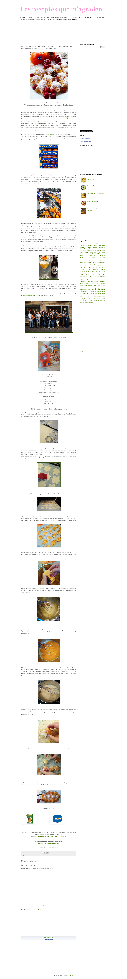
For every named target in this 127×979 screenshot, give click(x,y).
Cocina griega (89, 250)
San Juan (82, 295)
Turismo (103, 298)
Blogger (72, 975)
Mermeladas (88, 265)
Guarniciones (83, 260)
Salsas (96, 293)
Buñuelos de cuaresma (92, 201)
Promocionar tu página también (85, 141)
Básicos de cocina (86, 245)
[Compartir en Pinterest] (48, 853)
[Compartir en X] (46, 853)
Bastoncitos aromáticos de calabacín (95, 193)
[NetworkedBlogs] (48, 937)
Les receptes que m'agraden (61, 9)
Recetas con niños (101, 285)
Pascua (84, 273)
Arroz (103, 243)
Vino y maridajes (89, 302)
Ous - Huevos (92, 271)
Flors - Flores (85, 257)
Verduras (83, 300)
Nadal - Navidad (84, 267)
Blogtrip (95, 245)
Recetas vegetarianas (98, 291)
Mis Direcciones (101, 265)
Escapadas (98, 255)
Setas (81, 296)
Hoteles (85, 262)
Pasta (97, 273)
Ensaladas (92, 255)
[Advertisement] (58, 31)
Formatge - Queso (94, 257)
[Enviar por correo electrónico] (43, 853)
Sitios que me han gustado (88, 296)
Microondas (94, 265)
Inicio (50, 903)
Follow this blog (49, 939)
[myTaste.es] (83, 352)
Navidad (52, 855)
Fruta (49, 855)
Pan (97, 271)
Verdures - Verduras (93, 300)
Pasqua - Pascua (91, 273)
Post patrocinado (95, 281)
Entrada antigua (72, 903)
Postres (56, 855)
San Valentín (88, 295)
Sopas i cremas (97, 296)
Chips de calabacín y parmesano (94, 185)
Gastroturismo (101, 259)
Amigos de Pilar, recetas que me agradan (48, 843)
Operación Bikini (98, 269)
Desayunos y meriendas (38, 855)
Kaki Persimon (32, 121)
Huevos (89, 262)
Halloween (102, 260)
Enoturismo (86, 255)
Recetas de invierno (84, 287)
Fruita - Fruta (101, 257)
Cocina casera (97, 249)
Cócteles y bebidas (96, 250)
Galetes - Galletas (88, 259)
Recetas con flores (91, 285)
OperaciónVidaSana (84, 271)
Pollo (88, 281)
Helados (81, 262)
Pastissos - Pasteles (92, 276)
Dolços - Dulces (101, 254)
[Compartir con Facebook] (47, 853)
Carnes (86, 249)
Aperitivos (97, 243)
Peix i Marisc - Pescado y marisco (92, 279)
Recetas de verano (92, 283)
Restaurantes (91, 293)
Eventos (45, 855)
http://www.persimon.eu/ (28, 295)
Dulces (82, 255)
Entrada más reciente (27, 903)
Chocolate (91, 249)
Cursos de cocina (99, 252)
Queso (81, 283)
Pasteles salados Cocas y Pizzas (88, 274)
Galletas (95, 259)
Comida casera (88, 252)
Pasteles (102, 273)
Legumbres (94, 262)
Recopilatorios (84, 293)
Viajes (100, 300)
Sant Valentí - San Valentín (98, 295)
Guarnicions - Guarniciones (93, 260)
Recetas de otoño (94, 287)
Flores (81, 257)
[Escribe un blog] (44, 853)
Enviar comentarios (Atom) (34, 909)
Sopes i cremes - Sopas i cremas (92, 298)
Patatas (82, 279)
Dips (96, 254)
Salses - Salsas (101, 293)
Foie (90, 257)
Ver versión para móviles (49, 905)
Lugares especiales (93, 264)
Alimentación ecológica (86, 243)
